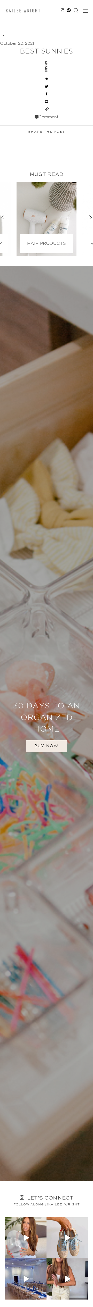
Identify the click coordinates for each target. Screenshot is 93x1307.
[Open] (26, 1237)
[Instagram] (42, 1253)
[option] (46, 217)
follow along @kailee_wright (46, 1204)
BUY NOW (46, 746)
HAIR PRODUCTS (46, 244)
